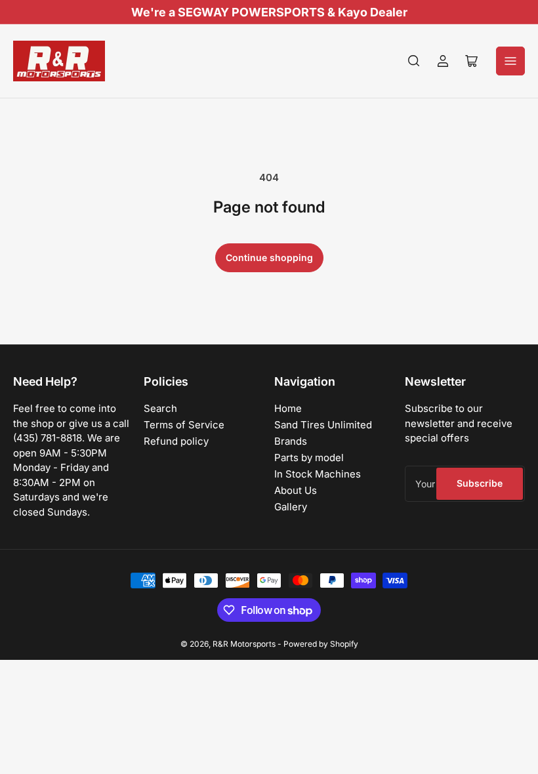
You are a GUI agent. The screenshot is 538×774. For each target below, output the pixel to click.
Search (160, 408)
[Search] (414, 61)
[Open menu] (510, 61)
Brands (290, 441)
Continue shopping (269, 257)
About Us (295, 490)
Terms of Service (184, 424)
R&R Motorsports (244, 644)
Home (288, 408)
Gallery (290, 506)
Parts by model (309, 457)
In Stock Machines (317, 474)
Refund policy (176, 441)
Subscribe (480, 483)
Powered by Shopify (320, 644)
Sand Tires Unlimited (323, 424)
